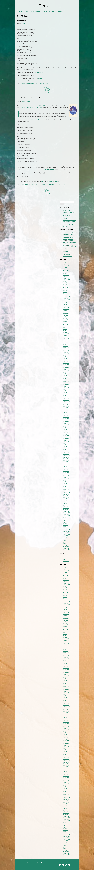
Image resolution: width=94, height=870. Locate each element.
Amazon (40, 78)
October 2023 (66, 287)
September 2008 (66, 534)
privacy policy (22, 865)
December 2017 (66, 366)
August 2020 (65, 327)
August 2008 (65, 535)
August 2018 (65, 355)
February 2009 (66, 526)
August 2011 (65, 480)
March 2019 (65, 346)
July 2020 (65, 329)
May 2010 (65, 503)
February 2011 (66, 489)
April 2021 (65, 318)
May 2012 (65, 466)
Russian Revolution (30, 83)
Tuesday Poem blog (38, 72)
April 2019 (65, 344)
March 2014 (65, 432)
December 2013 (66, 437)
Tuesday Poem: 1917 (24, 20)
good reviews (30, 166)
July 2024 (65, 281)
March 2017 (65, 380)
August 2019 (65, 339)
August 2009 (65, 517)
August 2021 (65, 315)
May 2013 (65, 447)
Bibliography (50, 11)
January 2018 (66, 364)
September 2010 (66, 497)
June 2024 (65, 282)
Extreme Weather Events (27, 107)
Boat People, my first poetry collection (30, 98)
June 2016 (65, 392)
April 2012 (65, 467)
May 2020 (65, 330)
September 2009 (66, 515)
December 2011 (66, 474)
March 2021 (65, 319)
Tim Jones (47, 6)
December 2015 (66, 401)
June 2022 (65, 302)
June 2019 (65, 343)
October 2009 (66, 514)
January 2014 (66, 435)
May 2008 (65, 540)
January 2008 (66, 546)
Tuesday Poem (41, 83)
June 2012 (65, 464)
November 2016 (66, 384)
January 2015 (66, 418)
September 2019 (66, 338)
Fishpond (43, 80)
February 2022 (66, 307)
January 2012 (66, 472)
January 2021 (66, 322)
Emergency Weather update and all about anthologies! (69, 242)
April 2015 (65, 413)
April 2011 (65, 486)
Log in (64, 556)
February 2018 (66, 363)
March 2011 (65, 488)
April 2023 (65, 293)
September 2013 (66, 441)
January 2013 (66, 454)
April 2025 (65, 273)
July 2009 (65, 518)
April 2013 (65, 449)
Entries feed (65, 558)
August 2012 (65, 461)
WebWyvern (31, 862)
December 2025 (66, 267)
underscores (44, 862)
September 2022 (66, 299)
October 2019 (66, 336)
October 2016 (66, 386)
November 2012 (66, 457)
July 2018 (65, 356)
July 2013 (65, 444)
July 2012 (65, 463)
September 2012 (66, 460)
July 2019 (65, 341)
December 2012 (66, 455)
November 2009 (66, 512)
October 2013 (66, 440)
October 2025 (66, 270)
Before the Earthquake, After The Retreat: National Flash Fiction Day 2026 (69, 214)
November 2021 (66, 312)
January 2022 (66, 309)
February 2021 (66, 321)
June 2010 (65, 501)
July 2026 (65, 262)
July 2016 (65, 390)
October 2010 (66, 495)
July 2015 (65, 409)
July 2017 (65, 373)
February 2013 (66, 452)
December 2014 (66, 420)
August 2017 (65, 372)
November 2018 (66, 350)
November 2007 (66, 549)
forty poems (40, 107)
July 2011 (65, 481)
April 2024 (65, 284)
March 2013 (65, 451)
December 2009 (66, 511)
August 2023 (65, 290)
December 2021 (66, 310)
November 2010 (66, 494)
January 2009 (66, 528)
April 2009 (65, 523)
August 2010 (65, 498)
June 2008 (65, 538)
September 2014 (66, 424)
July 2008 (65, 537)
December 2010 (66, 492)
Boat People (23, 184)
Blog (43, 11)
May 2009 (65, 522)
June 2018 (65, 358)
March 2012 (65, 469)
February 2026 (66, 265)
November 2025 (66, 268)
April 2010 (65, 505)
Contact (59, 11)
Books (26, 11)
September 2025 (66, 272)
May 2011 (65, 484)
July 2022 (65, 301)
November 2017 (66, 367)
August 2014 (65, 426)
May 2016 (65, 393)
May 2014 (65, 430)
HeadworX (28, 184)
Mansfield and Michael (68, 210)
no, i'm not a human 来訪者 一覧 (70, 232)
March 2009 (65, 525)
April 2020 (65, 332)
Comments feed (66, 559)
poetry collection (49, 184)
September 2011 (66, 478)
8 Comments (47, 83)
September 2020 (66, 326)
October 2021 (66, 313)
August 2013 (65, 443)
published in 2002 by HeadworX (45, 105)
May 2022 (65, 304)
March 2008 (65, 543)
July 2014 (65, 427)
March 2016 (65, 397)
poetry (43, 184)
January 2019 (66, 349)
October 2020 (66, 324)
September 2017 (66, 370)
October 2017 (66, 369)
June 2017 (65, 375)
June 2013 (65, 446)
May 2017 (65, 376)
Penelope (65, 245)
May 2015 (65, 412)
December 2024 (66, 276)
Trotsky (36, 83)
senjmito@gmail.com (49, 169)
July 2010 (65, 500)
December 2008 (66, 529)
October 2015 (66, 404)
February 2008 (66, 545)
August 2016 (65, 389)
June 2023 (65, 292)
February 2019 (66, 347)
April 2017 (65, 378)
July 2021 (65, 316)
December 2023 (66, 285)
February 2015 (66, 417)
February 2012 (66, 471)
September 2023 (66, 289)
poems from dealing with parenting (33, 119)
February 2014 (66, 434)
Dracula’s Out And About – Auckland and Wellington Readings (68, 224)
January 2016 (66, 400)
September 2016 (66, 387)
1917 (21, 83)
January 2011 (66, 491)
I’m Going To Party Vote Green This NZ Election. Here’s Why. (69, 254)
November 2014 (66, 421)
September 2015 (66, 406)
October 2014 (66, 423)
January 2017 (66, 383)
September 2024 (66, 279)
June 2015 (65, 410)
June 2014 (65, 429)
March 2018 (65, 361)
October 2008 (66, 532)
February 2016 (66, 398)
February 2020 (66, 333)
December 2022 (66, 296)
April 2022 (65, 305)
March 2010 (65, 506)
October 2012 (66, 458)
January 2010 (66, 509)
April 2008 (65, 542)
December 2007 (66, 548)
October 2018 (66, 352)
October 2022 (66, 298)
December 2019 (66, 335)
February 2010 (66, 508)
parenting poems (38, 184)
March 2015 (65, 415)
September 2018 (66, 353)
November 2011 (66, 475)
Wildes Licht (49, 172)
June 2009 (65, 520)
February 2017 (66, 381)
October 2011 (66, 477)
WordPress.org (66, 561)
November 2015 (66, 403)
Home (21, 11)
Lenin (24, 83)
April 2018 (65, 359)
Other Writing (35, 11)
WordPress (37, 862)
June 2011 (65, 483)
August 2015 (65, 407)
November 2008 (66, 531)
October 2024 (66, 278)
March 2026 (65, 264)
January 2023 (66, 295)
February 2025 (66, 275)
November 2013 (66, 438)
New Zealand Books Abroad (52, 80)
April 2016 (65, 395)
